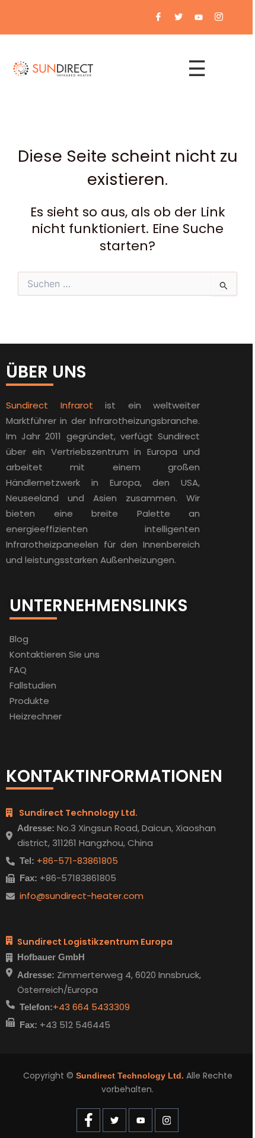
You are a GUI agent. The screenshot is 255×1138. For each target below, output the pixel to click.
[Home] (93, 69)
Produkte (29, 700)
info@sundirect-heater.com (82, 895)
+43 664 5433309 (91, 1007)
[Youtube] (199, 17)
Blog (18, 639)
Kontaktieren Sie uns (54, 654)
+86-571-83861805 (76, 860)
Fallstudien (32, 685)
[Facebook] (158, 17)
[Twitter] (178, 17)
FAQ (18, 670)
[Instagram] (219, 17)
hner (52, 716)
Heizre (23, 716)
